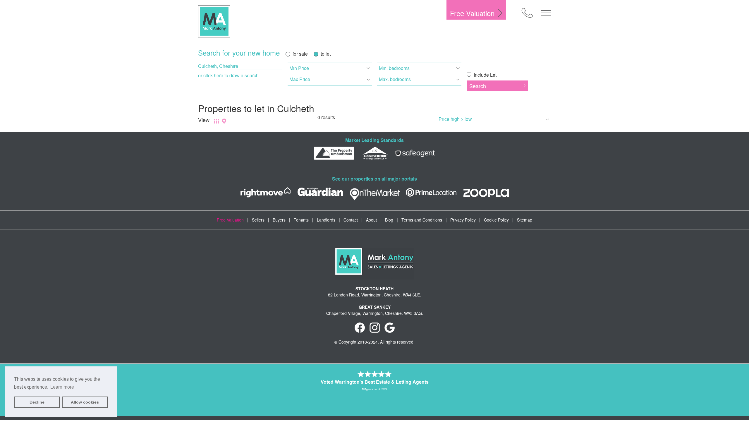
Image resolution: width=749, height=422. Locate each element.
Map (224, 121)
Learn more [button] (62, 387)
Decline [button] (37, 402)
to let (326, 53)
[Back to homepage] (214, 21)
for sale (300, 53)
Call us (527, 13)
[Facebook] (360, 327)
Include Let (485, 74)
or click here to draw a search (228, 75)
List (216, 121)
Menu (546, 12)
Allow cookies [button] (85, 402)
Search (477, 86)
